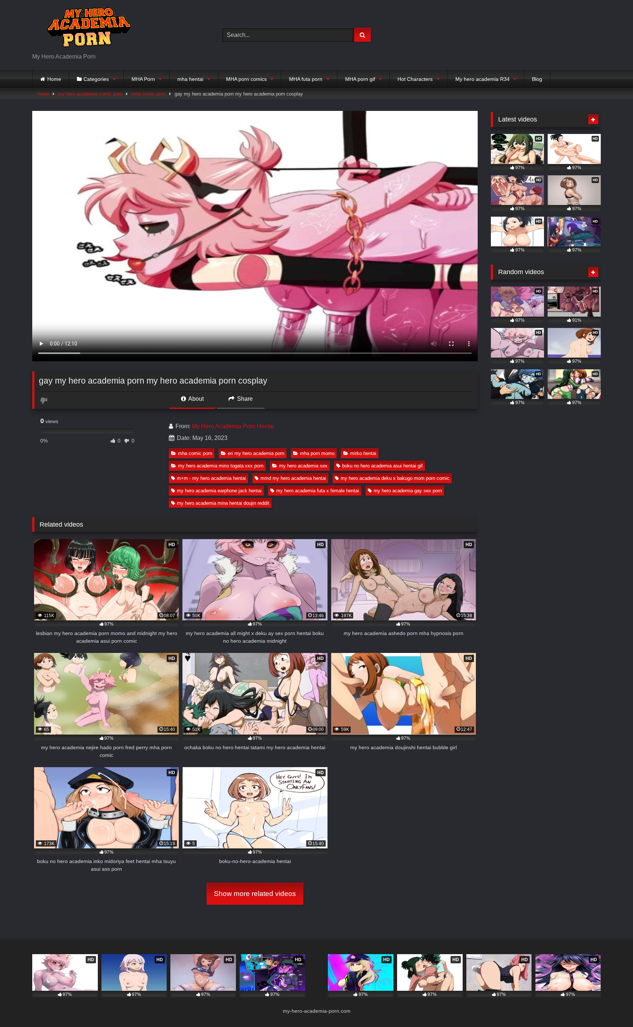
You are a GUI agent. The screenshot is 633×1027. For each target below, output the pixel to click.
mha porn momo (317, 453)
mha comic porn (149, 94)
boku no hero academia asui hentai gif (382, 465)
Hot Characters (415, 79)
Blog (537, 79)
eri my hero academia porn (256, 453)
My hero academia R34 (482, 79)
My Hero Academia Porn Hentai (233, 426)
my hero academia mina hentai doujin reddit (223, 503)
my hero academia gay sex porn (408, 490)
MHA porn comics (246, 79)
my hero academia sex (303, 465)
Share (244, 399)
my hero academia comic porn (90, 94)
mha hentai (190, 79)
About (195, 399)
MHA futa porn (305, 79)
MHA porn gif (360, 79)
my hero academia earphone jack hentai (219, 490)
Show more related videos (255, 893)
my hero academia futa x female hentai (317, 490)
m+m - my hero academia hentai (211, 478)
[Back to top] (610, 1005)
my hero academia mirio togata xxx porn (220, 465)
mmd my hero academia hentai (293, 478)
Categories (96, 79)
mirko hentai (363, 453)
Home (54, 79)
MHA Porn (143, 79)
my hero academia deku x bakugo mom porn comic (395, 478)
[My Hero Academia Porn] (87, 29)
